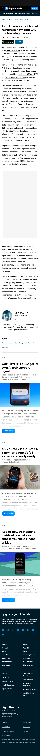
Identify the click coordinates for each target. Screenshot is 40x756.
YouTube (18, 630)
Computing (5, 648)
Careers (4, 722)
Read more (8, 431)
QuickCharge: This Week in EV (24, 343)
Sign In (34, 8)
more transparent (13, 50)
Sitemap (25, 731)
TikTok (23, 630)
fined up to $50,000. (26, 74)
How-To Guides (28, 662)
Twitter (13, 630)
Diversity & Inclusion (8, 731)
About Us (4, 674)
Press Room (26, 727)
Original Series (28, 665)
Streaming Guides (29, 655)
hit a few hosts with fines (15, 77)
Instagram (8, 630)
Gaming (4, 651)
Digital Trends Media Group (11, 742)
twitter (15, 319)
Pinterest (28, 630)
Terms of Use (6, 735)
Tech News (5, 347)
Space (25, 651)
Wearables (26, 648)
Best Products (27, 658)
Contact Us (5, 677)
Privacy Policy (27, 722)
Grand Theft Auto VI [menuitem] (7, 13)
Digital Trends (11, 10)
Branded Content (28, 680)
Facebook (2, 630)
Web (10, 343)
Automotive (6, 665)
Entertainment (7, 662)
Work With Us (6, 727)
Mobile (4, 343)
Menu (3, 8)
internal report (7, 53)
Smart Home (6, 658)
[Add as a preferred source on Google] (8, 42)
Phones (4, 644)
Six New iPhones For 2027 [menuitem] (22, 13)
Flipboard (2, 635)
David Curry (7, 38)
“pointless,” (6, 265)
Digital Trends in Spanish (30, 689)
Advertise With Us (7, 681)
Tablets (25, 644)
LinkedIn (33, 630)
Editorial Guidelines (8, 685)
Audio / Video (6, 655)
